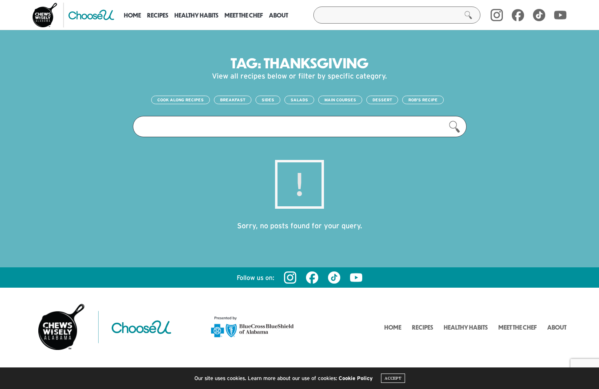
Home (132, 15)
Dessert (382, 100)
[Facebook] (518, 15)
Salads (299, 100)
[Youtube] (560, 15)
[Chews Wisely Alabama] (45, 15)
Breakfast (232, 100)
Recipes (157, 15)
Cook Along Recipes (180, 100)
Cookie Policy (356, 378)
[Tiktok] (334, 277)
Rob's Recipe (423, 100)
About (278, 15)
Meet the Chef (244, 15)
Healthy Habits (196, 15)
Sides (268, 100)
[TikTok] (539, 15)
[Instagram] (497, 15)
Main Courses (340, 100)
